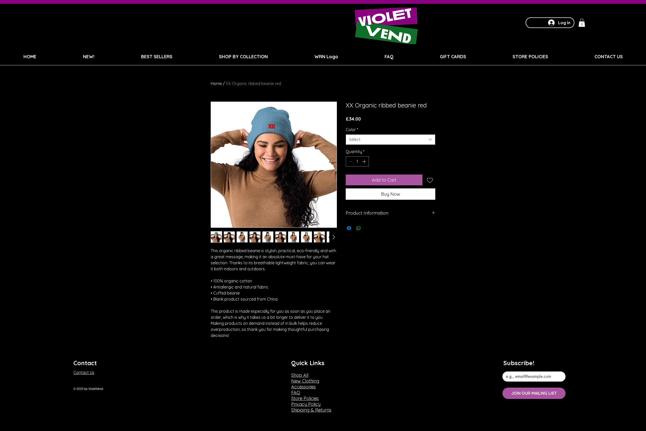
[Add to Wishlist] (429, 180)
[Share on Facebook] (349, 228)
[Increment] (364, 161)
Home (216, 83)
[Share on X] (368, 228)
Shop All (299, 375)
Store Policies (305, 398)
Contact (85, 363)
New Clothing (305, 381)
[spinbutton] (357, 161)
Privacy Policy (305, 404)
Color (352, 129)
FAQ (295, 392)
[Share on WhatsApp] (359, 228)
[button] (581, 23)
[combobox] (390, 139)
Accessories (303, 387)
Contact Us (83, 372)
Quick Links (308, 363)
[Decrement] (350, 161)
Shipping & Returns (311, 410)
